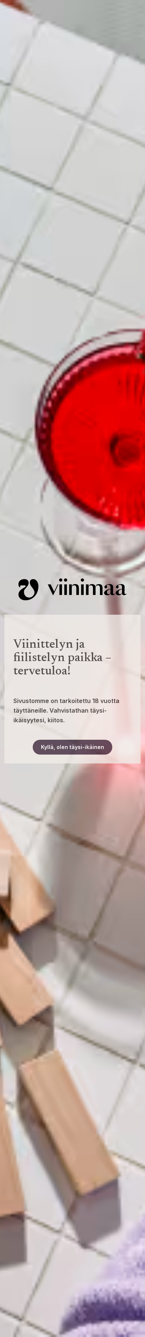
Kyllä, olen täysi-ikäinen (72, 747)
